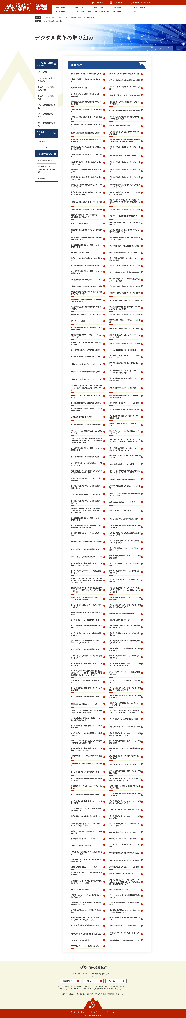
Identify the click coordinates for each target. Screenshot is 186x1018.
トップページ (47, 17)
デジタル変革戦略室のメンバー (46, 115)
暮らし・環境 (60, 11)
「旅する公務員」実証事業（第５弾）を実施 (86, 286)
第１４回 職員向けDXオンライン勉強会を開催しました (86, 487)
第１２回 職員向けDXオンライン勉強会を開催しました (86, 534)
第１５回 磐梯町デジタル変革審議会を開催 (124, 272)
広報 (134, 11)
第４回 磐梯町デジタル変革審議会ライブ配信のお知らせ (86, 734)
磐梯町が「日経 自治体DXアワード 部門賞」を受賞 (86, 396)
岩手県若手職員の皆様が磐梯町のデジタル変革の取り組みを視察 (86, 193)
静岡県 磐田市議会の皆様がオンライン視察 (124, 328)
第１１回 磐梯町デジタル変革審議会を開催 (86, 424)
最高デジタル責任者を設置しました (83, 940)
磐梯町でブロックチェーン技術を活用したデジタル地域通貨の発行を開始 (86, 711)
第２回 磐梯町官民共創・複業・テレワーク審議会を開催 (86, 802)
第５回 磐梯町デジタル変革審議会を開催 (85, 696)
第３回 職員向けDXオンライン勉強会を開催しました (124, 657)
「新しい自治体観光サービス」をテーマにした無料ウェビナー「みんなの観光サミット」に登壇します (124, 590)
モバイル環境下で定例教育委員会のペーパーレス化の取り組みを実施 (86, 598)
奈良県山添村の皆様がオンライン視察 (122, 388)
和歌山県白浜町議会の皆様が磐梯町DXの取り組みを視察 (86, 163)
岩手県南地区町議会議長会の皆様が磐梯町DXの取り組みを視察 (124, 118)
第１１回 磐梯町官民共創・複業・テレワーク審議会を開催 (86, 449)
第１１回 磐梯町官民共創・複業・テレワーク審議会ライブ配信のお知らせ (125, 449)
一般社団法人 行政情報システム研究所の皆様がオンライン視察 (86, 853)
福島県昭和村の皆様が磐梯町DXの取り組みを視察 (86, 171)
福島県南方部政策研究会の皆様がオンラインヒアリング (86, 336)
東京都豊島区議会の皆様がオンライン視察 (124, 860)
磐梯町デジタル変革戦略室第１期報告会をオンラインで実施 (124, 494)
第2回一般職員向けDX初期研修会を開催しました (124, 919)
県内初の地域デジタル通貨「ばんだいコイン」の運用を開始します (124, 372)
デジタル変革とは (44, 72)
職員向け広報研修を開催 (79, 88)
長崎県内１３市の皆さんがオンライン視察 (124, 403)
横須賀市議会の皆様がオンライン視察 (122, 832)
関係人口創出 (99, 7)
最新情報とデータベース (79, 17)
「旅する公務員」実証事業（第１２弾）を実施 (124, 163)
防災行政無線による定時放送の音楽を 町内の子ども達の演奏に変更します (86, 472)
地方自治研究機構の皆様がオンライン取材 (85, 494)
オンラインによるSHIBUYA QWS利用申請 (46, 169)
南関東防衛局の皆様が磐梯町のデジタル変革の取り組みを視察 (124, 186)
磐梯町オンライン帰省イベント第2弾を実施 (124, 727)
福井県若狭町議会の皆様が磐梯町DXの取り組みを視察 (86, 95)
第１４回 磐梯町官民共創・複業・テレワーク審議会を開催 (125, 379)
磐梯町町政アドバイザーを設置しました (85, 946)
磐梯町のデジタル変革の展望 (46, 97)
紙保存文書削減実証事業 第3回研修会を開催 (124, 80)
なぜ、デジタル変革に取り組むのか (46, 79)
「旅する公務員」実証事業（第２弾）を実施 (124, 314)
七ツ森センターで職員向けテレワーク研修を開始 (124, 845)
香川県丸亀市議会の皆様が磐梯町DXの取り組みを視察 (86, 140)
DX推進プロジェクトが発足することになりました (124, 934)
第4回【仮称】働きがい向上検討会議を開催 (86, 74)
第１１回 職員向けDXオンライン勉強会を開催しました (124, 549)
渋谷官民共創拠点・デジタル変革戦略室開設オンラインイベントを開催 (86, 882)
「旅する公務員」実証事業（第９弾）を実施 (86, 202)
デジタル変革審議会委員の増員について (123, 216)
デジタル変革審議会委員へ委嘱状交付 (122, 350)
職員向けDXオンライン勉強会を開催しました (86, 681)
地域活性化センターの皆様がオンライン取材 (86, 541)
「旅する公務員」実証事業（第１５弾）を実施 (86, 118)
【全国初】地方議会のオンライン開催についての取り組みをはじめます (124, 911)
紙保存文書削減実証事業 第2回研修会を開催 (124, 110)
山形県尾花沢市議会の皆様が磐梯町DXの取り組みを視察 (86, 178)
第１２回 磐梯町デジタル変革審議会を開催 (124, 409)
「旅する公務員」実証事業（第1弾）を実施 (124, 343)
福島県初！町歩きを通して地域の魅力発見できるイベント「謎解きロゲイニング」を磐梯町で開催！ (86, 590)
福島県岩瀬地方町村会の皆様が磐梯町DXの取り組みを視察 (86, 148)
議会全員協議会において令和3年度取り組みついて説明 (124, 757)
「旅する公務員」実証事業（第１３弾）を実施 (86, 155)
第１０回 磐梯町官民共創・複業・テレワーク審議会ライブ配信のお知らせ (86, 526)
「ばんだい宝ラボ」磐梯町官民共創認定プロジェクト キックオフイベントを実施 (124, 711)
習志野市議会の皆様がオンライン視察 (122, 764)
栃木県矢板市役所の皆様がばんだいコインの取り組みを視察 (86, 186)
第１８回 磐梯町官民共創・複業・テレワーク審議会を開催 (86, 246)
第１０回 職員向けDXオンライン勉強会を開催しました (124, 564)
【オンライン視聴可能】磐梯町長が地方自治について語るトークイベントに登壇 (124, 472)
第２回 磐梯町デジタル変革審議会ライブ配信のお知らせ (125, 794)
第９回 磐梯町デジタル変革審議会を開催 (123, 519)
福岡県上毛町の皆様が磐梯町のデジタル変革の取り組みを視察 (86, 238)
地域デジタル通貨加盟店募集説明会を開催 (85, 372)
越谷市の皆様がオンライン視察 (81, 417)
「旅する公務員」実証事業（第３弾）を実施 (124, 293)
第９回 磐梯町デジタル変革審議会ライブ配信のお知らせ (125, 526)
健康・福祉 (79, 7)
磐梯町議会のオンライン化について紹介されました (86, 787)
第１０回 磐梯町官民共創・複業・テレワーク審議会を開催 (86, 519)
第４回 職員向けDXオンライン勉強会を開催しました (124, 634)
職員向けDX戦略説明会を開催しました (122, 873)
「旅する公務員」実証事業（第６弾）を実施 (124, 265)
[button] (93, 1003)
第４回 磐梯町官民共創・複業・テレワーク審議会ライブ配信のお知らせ (86, 749)
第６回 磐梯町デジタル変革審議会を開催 (85, 649)
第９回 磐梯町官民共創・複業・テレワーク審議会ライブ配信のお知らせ (86, 564)
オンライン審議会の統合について (82, 223)
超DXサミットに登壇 (78, 321)
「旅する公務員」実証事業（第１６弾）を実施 (86, 110)
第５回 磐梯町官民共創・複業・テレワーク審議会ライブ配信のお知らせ (125, 734)
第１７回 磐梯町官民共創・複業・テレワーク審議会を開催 (125, 259)
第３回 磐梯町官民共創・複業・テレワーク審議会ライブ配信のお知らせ (125, 779)
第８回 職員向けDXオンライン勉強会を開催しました (124, 572)
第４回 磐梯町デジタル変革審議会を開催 (123, 719)
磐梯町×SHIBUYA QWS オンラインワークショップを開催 (124, 336)
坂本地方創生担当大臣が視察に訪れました (124, 853)
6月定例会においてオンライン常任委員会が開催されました (86, 896)
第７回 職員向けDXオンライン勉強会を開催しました (124, 580)
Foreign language (119, 2)
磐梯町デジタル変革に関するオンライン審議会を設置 (86, 832)
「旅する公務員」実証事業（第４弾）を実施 (124, 286)
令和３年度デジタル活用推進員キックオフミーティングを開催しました (86, 642)
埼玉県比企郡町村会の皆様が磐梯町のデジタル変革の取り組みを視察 (124, 308)
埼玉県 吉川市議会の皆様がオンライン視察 (124, 300)
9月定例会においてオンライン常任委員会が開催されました (86, 860)
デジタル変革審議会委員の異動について (123, 252)
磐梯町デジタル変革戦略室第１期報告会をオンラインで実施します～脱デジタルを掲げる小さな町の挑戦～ (86, 510)
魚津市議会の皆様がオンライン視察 (121, 464)
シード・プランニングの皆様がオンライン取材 (124, 681)
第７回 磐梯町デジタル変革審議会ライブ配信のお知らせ (86, 626)
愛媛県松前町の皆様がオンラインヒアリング (86, 314)
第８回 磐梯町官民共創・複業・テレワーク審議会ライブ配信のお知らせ (125, 606)
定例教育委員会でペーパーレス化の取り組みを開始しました (124, 642)
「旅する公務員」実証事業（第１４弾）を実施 (124, 148)
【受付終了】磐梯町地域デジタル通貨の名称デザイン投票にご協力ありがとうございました (86, 388)
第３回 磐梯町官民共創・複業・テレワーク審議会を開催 (125, 772)
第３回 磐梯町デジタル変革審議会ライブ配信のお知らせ (86, 779)
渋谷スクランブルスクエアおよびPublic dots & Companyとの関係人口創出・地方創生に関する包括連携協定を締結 (125, 882)
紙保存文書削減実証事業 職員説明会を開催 (86, 133)
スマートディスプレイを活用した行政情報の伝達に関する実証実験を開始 (86, 742)
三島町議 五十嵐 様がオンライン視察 (122, 502)
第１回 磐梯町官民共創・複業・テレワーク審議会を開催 (125, 817)
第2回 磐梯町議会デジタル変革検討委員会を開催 (124, 903)
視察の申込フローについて (80, 252)
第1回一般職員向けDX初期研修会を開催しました (86, 926)
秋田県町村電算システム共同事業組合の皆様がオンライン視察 (124, 280)
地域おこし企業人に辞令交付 (81, 845)
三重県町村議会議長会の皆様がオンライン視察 (86, 764)
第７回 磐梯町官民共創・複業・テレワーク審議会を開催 (86, 664)
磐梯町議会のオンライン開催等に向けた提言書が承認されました (86, 903)
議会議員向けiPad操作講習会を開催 (121, 613)
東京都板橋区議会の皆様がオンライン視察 (124, 867)
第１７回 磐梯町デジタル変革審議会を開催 (124, 246)
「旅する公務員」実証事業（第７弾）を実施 (124, 209)
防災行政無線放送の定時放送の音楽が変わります (124, 364)
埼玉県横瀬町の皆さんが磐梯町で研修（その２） (86, 125)
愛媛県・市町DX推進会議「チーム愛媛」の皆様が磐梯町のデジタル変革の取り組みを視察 (124, 202)
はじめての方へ (99, 2)
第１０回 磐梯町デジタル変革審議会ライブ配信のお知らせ (86, 464)
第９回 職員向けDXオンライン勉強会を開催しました (86, 572)
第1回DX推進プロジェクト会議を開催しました (124, 926)
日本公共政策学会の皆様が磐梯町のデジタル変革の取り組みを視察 (124, 231)
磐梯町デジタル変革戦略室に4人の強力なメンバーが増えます (124, 704)
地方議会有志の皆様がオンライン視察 (122, 839)
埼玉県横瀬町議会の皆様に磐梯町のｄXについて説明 (86, 308)
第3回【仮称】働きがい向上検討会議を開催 (124, 74)
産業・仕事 (117, 7)
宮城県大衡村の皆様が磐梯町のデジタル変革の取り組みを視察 (124, 193)
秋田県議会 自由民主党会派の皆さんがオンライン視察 (125, 457)
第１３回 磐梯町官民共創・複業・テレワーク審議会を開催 (86, 409)
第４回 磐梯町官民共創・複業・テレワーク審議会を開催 (125, 742)
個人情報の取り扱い (77, 1012)
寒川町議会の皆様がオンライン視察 (83, 839)
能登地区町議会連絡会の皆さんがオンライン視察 (124, 424)
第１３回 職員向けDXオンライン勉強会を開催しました (86, 502)
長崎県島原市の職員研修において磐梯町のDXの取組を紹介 (124, 396)
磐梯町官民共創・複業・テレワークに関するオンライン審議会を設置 (86, 825)
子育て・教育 (60, 7)
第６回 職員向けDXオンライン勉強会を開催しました (86, 606)
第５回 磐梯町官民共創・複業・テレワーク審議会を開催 (86, 727)
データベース (42, 147)
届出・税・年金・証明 (102, 11)
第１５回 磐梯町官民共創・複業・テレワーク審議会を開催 (86, 328)
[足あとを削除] (60, 21)
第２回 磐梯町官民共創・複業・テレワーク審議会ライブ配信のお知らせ (125, 802)
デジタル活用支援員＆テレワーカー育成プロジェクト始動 (124, 825)
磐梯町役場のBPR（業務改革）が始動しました (86, 817)
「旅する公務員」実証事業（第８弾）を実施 (86, 209)
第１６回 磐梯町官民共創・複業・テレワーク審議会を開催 (86, 272)
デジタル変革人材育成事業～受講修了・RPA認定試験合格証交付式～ (86, 719)
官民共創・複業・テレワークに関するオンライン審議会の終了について (86, 216)
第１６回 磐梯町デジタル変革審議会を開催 (86, 265)
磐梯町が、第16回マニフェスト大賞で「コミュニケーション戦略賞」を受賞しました (125, 440)
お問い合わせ (42, 178)
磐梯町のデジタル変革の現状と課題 (46, 88)
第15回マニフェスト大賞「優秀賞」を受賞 (124, 809)
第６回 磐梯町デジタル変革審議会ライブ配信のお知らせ (125, 649)
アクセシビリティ (95, 1012)
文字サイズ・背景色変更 (141, 2)
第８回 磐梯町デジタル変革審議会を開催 (85, 549)
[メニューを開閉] (55, 64)
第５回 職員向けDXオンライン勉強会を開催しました (86, 634)
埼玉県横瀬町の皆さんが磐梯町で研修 (122, 155)
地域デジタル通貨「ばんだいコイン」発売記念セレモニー (124, 357)
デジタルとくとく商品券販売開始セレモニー (86, 557)
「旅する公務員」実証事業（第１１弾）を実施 (124, 171)
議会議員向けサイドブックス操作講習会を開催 (124, 749)
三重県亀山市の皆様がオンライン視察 (84, 704)
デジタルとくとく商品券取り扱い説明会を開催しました (86, 657)
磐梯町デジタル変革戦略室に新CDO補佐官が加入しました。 (86, 259)
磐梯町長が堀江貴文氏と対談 (119, 620)
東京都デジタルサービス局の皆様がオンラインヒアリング (124, 432)
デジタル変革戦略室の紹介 (118, 889)
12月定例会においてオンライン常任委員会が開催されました (86, 809)
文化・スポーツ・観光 (83, 11)
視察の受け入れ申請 (45, 160)
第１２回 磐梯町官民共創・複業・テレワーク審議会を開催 (125, 417)
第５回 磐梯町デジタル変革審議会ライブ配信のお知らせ (125, 696)
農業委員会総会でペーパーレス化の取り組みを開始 (86, 613)
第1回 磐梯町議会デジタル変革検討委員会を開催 (86, 911)
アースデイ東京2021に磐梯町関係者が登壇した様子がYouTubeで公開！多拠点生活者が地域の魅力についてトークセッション (86, 673)
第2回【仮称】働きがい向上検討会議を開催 (124, 95)
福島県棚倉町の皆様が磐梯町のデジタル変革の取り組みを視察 (124, 238)
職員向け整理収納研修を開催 (119, 125)
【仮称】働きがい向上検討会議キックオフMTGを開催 (124, 103)
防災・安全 (117, 11)
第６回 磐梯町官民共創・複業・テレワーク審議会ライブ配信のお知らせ (125, 689)
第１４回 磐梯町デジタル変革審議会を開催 (86, 350)
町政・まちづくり (139, 7)
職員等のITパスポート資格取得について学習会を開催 (86, 343)
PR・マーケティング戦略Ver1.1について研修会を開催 (86, 432)
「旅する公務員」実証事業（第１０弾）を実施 (124, 178)
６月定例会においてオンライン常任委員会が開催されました (124, 626)
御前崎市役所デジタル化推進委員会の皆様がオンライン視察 (124, 534)
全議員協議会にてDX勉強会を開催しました (124, 940)
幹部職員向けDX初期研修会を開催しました (86, 934)
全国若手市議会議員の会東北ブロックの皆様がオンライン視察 (124, 542)
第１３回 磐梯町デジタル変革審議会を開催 (86, 403)
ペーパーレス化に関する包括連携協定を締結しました (124, 896)
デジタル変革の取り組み (61, 17)
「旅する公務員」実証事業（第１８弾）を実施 (86, 80)
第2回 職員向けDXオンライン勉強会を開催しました (124, 673)
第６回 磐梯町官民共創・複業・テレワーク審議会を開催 (86, 689)
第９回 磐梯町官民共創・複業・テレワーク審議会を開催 (125, 557)
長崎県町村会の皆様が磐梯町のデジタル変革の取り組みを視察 (86, 300)
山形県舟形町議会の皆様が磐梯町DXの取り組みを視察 (124, 133)
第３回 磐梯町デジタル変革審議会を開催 (85, 772)
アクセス (111, 981)
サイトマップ (111, 1012)
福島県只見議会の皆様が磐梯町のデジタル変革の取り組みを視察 (86, 293)
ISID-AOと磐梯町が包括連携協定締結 (122, 479)
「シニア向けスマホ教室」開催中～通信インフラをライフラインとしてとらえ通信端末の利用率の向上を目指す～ (86, 440)
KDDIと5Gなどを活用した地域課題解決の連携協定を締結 (124, 787)
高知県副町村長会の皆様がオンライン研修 (85, 280)
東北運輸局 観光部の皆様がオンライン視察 (86, 356)
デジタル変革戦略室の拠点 (80, 889)
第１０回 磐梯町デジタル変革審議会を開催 (86, 457)
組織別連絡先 (67, 981)
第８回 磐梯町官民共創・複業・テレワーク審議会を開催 (125, 598)
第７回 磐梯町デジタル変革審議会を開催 (85, 620)
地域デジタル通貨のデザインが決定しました (86, 364)
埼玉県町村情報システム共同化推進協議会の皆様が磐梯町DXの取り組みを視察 (124, 140)
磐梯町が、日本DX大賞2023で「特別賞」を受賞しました (124, 223)
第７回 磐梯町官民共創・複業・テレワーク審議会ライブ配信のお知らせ (125, 664)
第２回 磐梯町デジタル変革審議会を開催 (85, 794)
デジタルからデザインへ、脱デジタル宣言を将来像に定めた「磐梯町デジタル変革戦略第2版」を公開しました (86, 580)
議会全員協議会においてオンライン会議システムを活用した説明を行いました (86, 919)
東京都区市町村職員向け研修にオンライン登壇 (124, 321)
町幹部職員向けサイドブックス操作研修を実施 (86, 757)
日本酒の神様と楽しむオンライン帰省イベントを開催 (86, 873)
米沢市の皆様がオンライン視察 (120, 510)
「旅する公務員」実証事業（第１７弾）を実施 (124, 88)
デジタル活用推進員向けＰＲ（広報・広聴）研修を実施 (86, 479)
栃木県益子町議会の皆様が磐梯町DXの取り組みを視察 (86, 103)
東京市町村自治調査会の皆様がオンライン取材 (124, 487)
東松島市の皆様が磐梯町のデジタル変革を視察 (86, 231)
